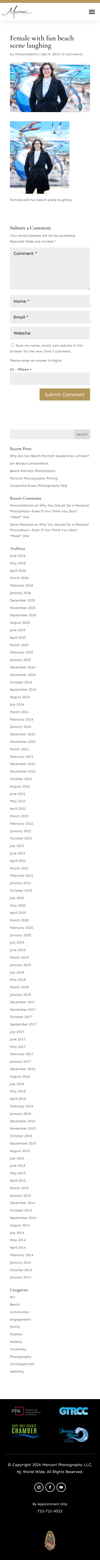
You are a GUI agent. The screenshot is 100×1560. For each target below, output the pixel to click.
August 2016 (20, 1076)
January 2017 (20, 1061)
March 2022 (19, 816)
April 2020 (18, 913)
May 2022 (18, 801)
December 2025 (22, 600)
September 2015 (23, 1143)
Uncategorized (22, 1364)
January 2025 (20, 660)
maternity (18, 1349)
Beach (15, 1304)
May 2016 (18, 1091)
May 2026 (18, 563)
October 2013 (21, 1270)
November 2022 (23, 771)
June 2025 (17, 630)
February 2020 (21, 928)
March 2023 (19, 749)
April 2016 (18, 1099)
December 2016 (22, 1069)
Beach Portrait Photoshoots (32, 471)
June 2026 (17, 556)
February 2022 (21, 824)
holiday (16, 1342)
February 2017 (21, 1054)
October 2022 (21, 779)
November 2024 (23, 675)
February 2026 (21, 585)
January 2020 (20, 935)
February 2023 (21, 757)
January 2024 (20, 727)
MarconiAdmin (27, 54)
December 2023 (22, 734)
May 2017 (18, 1047)
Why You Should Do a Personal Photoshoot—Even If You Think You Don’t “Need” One (49, 511)
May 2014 (18, 1240)
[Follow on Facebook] (50, 1487)
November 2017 (23, 1010)
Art (12, 1297)
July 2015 (17, 1158)
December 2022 (22, 764)
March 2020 (19, 920)
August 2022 (20, 786)
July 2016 (17, 1084)
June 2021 (17, 853)
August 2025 (20, 623)
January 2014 (20, 1262)
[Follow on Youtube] (61, 1487)
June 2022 (17, 794)
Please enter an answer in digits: (36, 360)
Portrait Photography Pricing (34, 478)
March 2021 (19, 868)
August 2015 (20, 1151)
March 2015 (19, 1188)
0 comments (73, 54)
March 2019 (19, 957)
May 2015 (18, 1173)
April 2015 (18, 1181)
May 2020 (18, 905)
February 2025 (21, 652)
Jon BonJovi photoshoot (29, 463)
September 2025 (23, 615)
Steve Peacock (21, 524)
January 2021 (20, 883)
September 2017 (23, 1024)
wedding (17, 1371)
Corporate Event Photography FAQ (38, 486)
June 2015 (17, 1166)
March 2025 (19, 645)
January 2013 (20, 1277)
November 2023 (23, 742)
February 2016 (21, 1106)
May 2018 (18, 980)
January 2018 (20, 995)
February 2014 (21, 1255)
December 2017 (22, 1002)
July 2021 (17, 846)
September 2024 (23, 689)
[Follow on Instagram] (38, 1487)
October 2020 (21, 890)
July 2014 (17, 1233)
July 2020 (17, 898)
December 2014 (22, 1203)
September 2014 (23, 1218)
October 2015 (21, 1136)
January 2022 (20, 831)
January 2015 (20, 1196)
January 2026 (20, 593)
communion (19, 1312)
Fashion (16, 1334)
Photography (21, 1357)
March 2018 (19, 987)
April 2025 (18, 638)
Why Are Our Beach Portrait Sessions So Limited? (49, 456)
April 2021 (18, 861)
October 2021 (21, 838)
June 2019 (17, 950)
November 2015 (23, 1128)
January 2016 (20, 1114)
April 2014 (18, 1247)
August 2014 (20, 1225)
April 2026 (18, 571)
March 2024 (19, 712)
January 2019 (20, 965)
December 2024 (22, 667)
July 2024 (17, 704)
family (15, 1327)
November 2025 (23, 608)
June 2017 (17, 1039)
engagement (20, 1319)
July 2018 (17, 972)
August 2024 (20, 697)
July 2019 (17, 942)
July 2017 (17, 1032)
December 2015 (22, 1121)
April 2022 (18, 809)
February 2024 (21, 719)
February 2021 (21, 875)
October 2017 (21, 1017)
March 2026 (19, 578)
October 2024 (21, 682)
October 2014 (21, 1210)
